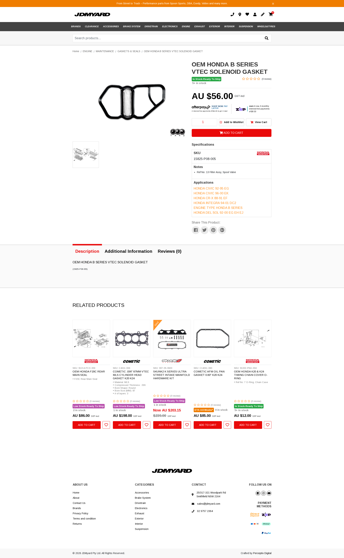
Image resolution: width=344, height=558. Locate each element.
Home (76, 492)
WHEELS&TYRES (266, 26)
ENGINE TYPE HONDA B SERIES (218, 208)
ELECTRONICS (170, 26)
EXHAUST (199, 26)
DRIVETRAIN (151, 26)
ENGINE (186, 26)
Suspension (142, 529)
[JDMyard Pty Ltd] (92, 14)
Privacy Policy (80, 513)
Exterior (139, 518)
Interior (139, 523)
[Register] (263, 14)
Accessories (142, 492)
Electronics (141, 508)
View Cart (260, 122)
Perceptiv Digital (262, 553)
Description (87, 251)
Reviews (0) (169, 251)
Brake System (143, 497)
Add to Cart (233, 132)
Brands (77, 508)
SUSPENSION (246, 26)
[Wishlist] (248, 15)
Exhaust (139, 513)
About (76, 497)
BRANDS (76, 26)
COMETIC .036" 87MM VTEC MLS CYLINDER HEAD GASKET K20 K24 (131, 375)
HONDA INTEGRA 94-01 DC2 (215, 203)
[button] (231, 122)
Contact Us (79, 503)
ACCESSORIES (111, 26)
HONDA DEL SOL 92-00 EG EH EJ (218, 212)
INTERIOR (229, 26)
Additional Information (128, 251)
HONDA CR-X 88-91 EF (211, 198)
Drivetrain (140, 503)
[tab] (87, 250)
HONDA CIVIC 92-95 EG (211, 188)
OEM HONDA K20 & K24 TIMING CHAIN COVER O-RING (250, 375)
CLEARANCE (92, 26)
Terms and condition (84, 518)
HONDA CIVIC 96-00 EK (211, 193)
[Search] (266, 38)
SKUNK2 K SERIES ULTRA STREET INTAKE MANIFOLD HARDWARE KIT (171, 375)
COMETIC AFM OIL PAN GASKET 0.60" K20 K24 (209, 373)
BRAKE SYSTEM (131, 26)
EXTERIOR (214, 26)
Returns (77, 523)
